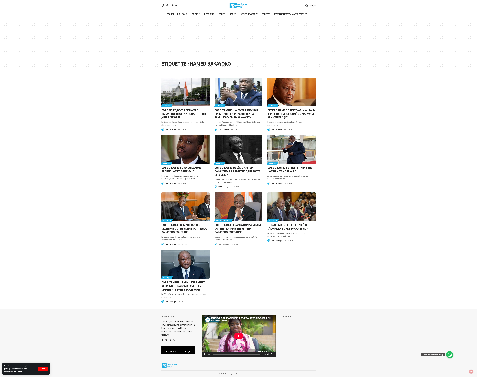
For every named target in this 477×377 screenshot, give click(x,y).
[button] (43, 369)
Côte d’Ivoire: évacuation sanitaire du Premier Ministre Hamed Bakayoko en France (238, 228)
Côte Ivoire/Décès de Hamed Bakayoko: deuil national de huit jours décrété (183, 113)
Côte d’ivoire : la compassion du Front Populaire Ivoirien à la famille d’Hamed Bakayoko (236, 113)
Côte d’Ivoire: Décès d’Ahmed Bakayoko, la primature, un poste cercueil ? (237, 171)
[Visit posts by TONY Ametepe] (162, 129)
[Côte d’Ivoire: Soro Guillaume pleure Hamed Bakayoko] (185, 149)
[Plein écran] (272, 354)
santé (218, 220)
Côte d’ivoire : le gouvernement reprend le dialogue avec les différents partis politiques (183, 286)
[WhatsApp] (179, 5)
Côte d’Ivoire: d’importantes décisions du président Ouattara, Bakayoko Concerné (184, 228)
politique (167, 220)
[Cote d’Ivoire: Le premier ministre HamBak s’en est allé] (291, 149)
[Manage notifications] (471, 372)
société (227, 220)
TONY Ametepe (170, 129)
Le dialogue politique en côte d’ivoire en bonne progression (287, 226)
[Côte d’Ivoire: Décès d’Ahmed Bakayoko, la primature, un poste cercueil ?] (239, 149)
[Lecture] (205, 354)
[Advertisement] (238, 40)
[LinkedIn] (173, 5)
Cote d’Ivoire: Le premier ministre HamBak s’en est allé (289, 169)
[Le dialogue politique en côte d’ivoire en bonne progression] (291, 206)
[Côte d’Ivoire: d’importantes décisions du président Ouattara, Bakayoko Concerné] (185, 206)
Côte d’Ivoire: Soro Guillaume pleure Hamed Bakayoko (181, 169)
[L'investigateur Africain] (238, 5)
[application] (239, 336)
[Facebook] (167, 5)
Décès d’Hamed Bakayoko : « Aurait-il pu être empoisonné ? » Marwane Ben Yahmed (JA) (291, 113)
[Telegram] (176, 5)
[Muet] (268, 354)
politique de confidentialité (15, 369)
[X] (170, 5)
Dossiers (166, 105)
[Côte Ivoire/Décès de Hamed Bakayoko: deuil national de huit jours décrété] (185, 92)
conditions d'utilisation (13, 371)
